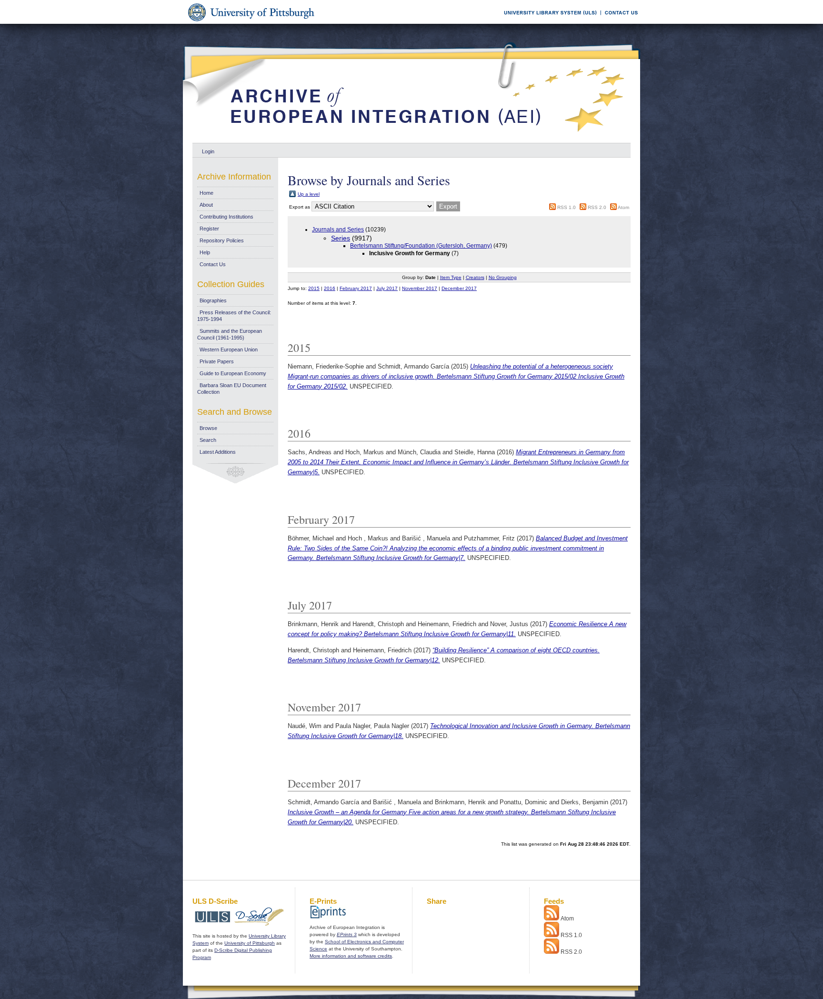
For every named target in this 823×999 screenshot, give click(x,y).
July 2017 (387, 288)
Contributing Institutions (226, 217)
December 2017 (459, 288)
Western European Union (229, 349)
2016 (329, 288)
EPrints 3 (347, 934)
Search (208, 440)
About (206, 205)
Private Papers (217, 361)
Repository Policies (222, 240)
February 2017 (356, 288)
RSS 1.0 (566, 207)
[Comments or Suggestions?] (619, 22)
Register (209, 228)
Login (208, 151)
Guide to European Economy (233, 373)
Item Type (451, 277)
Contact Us (213, 264)
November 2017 (419, 288)
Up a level (309, 194)
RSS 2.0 (597, 207)
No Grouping (503, 277)
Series (340, 238)
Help (205, 252)
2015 (314, 288)
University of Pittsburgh (249, 943)
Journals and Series (338, 229)
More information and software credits (351, 956)
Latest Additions (218, 452)
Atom (623, 207)
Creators (475, 277)
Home (206, 193)
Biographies (213, 300)
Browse (208, 428)
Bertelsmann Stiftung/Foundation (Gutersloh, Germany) (421, 245)
